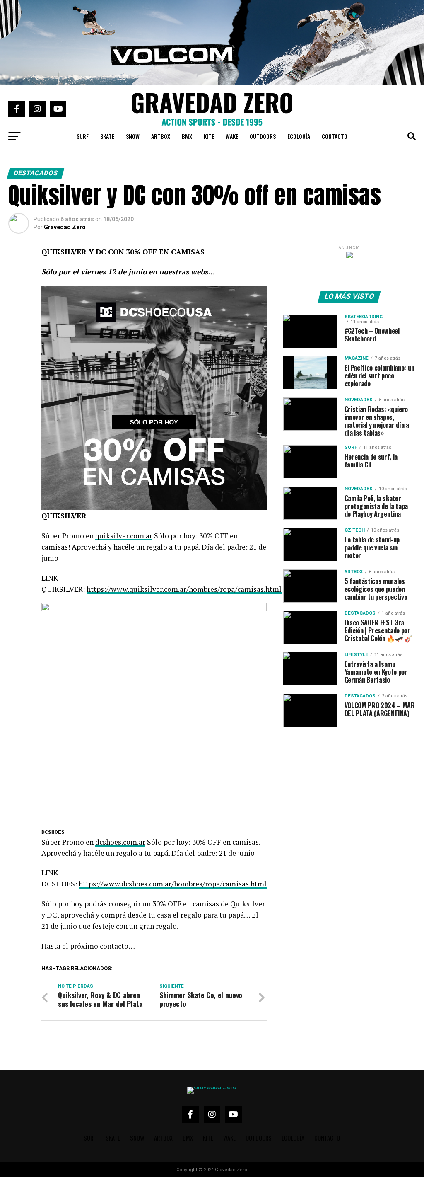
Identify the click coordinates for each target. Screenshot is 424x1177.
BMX (187, 136)
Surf (83, 136)
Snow (133, 136)
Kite (209, 136)
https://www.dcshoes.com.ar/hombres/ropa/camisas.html (173, 884)
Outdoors (263, 136)
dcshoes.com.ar (120, 842)
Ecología (298, 136)
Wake (232, 136)
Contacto (334, 136)
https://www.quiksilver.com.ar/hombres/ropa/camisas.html (184, 589)
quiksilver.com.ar (123, 535)
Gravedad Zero (65, 227)
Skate (107, 136)
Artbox (160, 136)
